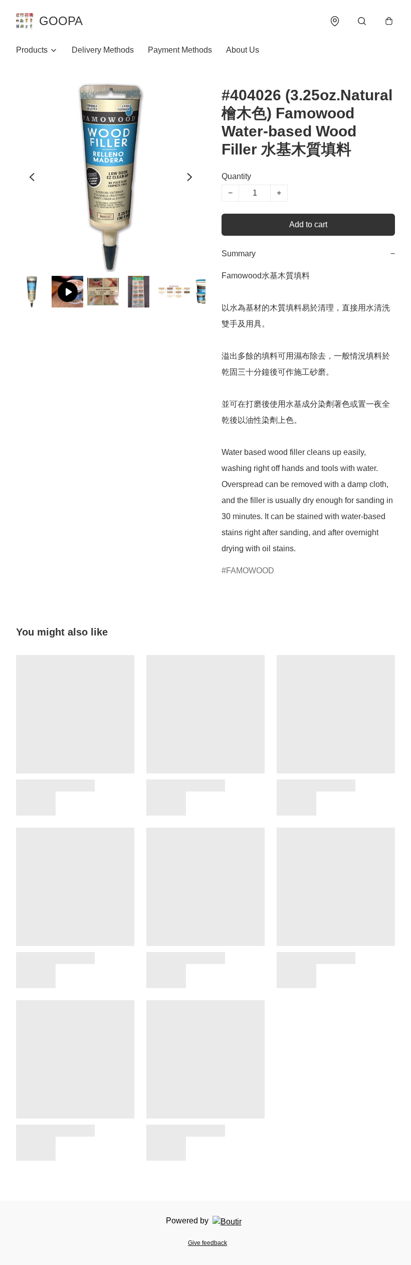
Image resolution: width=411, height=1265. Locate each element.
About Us (242, 50)
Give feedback (207, 1242)
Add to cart (308, 224)
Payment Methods (180, 50)
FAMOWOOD (250, 570)
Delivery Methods (103, 50)
